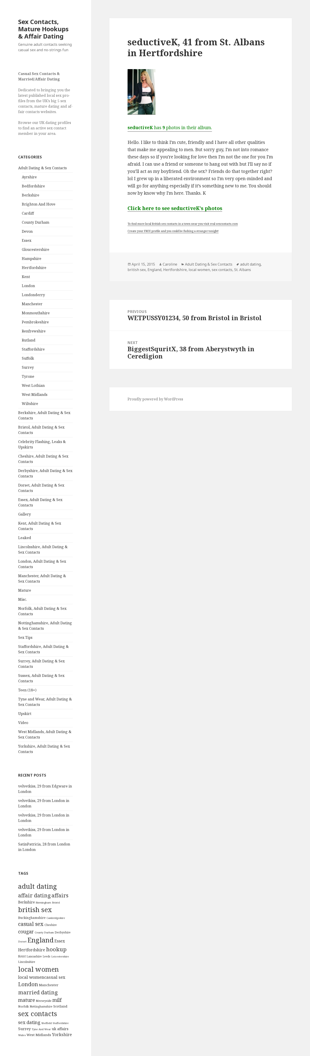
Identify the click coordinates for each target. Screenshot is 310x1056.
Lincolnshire (26, 962)
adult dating (37, 886)
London (28, 285)
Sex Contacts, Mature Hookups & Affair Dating (43, 28)
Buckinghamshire (32, 918)
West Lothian (33, 385)
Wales (22, 1035)
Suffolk (28, 358)
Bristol (56, 902)
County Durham (35, 222)
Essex (26, 240)
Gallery (24, 514)
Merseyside (44, 1001)
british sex (35, 909)
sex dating (29, 1022)
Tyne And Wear (41, 1029)
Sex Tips (25, 637)
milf (57, 1000)
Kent (26, 276)
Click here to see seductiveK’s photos (175, 208)
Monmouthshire (36, 312)
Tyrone (28, 376)
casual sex (31, 924)
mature (26, 1000)
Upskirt (24, 713)
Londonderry (33, 294)
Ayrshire (29, 176)
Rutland (28, 340)
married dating (38, 992)
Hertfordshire (34, 267)
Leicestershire (60, 956)
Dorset (22, 941)
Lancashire (34, 956)
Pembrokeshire (35, 322)
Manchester (32, 303)
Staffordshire (33, 349)
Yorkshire (62, 1034)
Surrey (28, 367)
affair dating (34, 895)
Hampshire (31, 258)
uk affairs (60, 1028)
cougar (26, 931)
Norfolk (23, 1006)
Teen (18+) (27, 690)
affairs (60, 895)
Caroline (170, 264)
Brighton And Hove (38, 204)
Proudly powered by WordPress (155, 399)
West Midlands (34, 394)
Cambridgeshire (56, 918)
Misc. (22, 599)
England (40, 940)
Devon (27, 231)
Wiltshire (30, 403)
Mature (24, 590)
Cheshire (50, 925)
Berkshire (30, 195)
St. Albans (242, 269)
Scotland (60, 1006)
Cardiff (28, 213)
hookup (56, 949)
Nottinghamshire (41, 1006)
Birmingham (43, 902)
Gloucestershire (35, 249)
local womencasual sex (41, 977)
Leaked (24, 537)
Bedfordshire (33, 186)
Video (23, 722)
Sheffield (46, 1023)
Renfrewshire (34, 331)
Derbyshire (63, 932)
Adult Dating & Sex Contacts (42, 167)
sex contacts (37, 1013)
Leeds (46, 956)
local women (38, 969)
